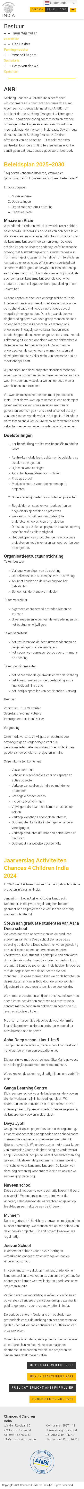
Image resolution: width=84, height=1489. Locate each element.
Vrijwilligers (56, 9)
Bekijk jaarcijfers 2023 (51, 1376)
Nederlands (57, 2)
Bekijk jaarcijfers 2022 (51, 1365)
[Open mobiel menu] (72, 9)
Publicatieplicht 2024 (52, 1399)
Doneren (37, 9)
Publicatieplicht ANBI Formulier (42, 1387)
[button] (42, 36)
